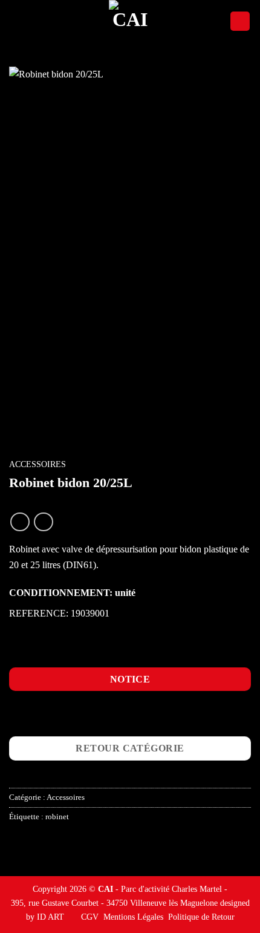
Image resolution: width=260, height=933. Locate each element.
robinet (57, 817)
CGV (90, 917)
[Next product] (19, 521)
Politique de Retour (201, 917)
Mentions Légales (133, 917)
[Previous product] (43, 521)
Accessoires (37, 464)
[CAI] (130, 21)
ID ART (50, 917)
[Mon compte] (240, 21)
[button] (16, 21)
